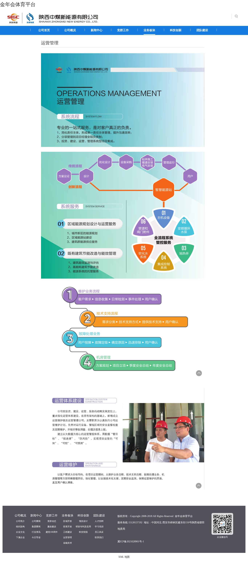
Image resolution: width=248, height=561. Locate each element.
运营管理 (67, 537)
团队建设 (202, 30)
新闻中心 (96, 30)
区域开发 (67, 521)
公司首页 (44, 30)
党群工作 (123, 30)
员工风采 (99, 532)
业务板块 (149, 30)
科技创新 (176, 30)
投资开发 (67, 526)
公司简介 (20, 521)
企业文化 (20, 532)
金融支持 (67, 543)
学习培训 (99, 526)
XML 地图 (124, 557)
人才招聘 (99, 521)
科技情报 (83, 532)
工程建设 (67, 532)
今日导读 (36, 537)
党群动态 (51, 521)
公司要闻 (36, 521)
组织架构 (20, 526)
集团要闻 (36, 526)
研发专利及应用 (83, 526)
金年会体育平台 (18, 4)
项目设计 (83, 521)
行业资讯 (36, 532)
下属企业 (20, 537)
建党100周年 (52, 532)
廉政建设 (51, 526)
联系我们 (99, 537)
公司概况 (70, 30)
